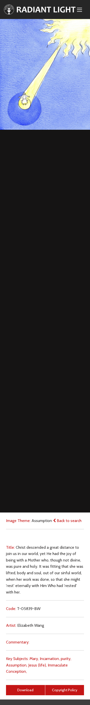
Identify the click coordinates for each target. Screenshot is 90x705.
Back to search (69, 520)
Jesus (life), (37, 665)
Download (25, 690)
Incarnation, (50, 658)
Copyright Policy (64, 690)
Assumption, (16, 665)
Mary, (34, 658)
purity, (66, 658)
